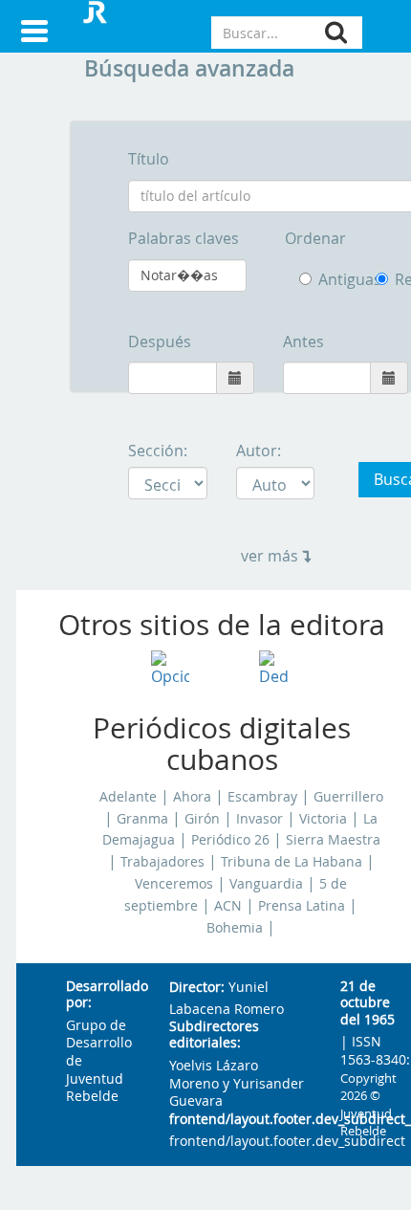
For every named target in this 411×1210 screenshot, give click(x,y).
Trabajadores (162, 861)
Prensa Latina (301, 905)
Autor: (258, 450)
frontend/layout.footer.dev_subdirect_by (239, 1119)
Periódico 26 (230, 839)
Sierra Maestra (333, 839)
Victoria (323, 818)
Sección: (157, 450)
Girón (202, 818)
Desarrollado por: (102, 995)
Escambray (262, 796)
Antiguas (332, 279)
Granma (142, 818)
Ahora (192, 796)
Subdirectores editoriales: (214, 1035)
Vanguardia (266, 883)
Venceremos (174, 883)
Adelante (128, 796)
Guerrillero (348, 796)
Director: (197, 987)
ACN (228, 905)
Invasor (259, 818)
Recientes (385, 280)
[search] (336, 32)
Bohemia (234, 927)
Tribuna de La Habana (291, 861)
